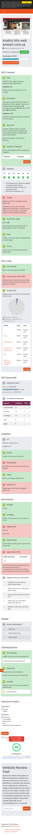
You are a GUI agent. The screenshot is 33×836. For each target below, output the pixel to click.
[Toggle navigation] (3, 11)
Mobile (5, 711)
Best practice (7, 721)
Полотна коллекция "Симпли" (7, 362)
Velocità (5, 709)
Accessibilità (7, 719)
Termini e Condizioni (11, 831)
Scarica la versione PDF (11, 62)
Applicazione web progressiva (12, 725)
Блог (5, 354)
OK (26, 2)
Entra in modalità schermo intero (16, 739)
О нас (5, 336)
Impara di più (19, 7)
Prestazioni (6, 717)
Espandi (26, 161)
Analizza (5, 733)
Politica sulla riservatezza (12, 829)
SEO (4, 723)
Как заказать (8, 342)
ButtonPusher (16, 826)
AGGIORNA (24, 52)
